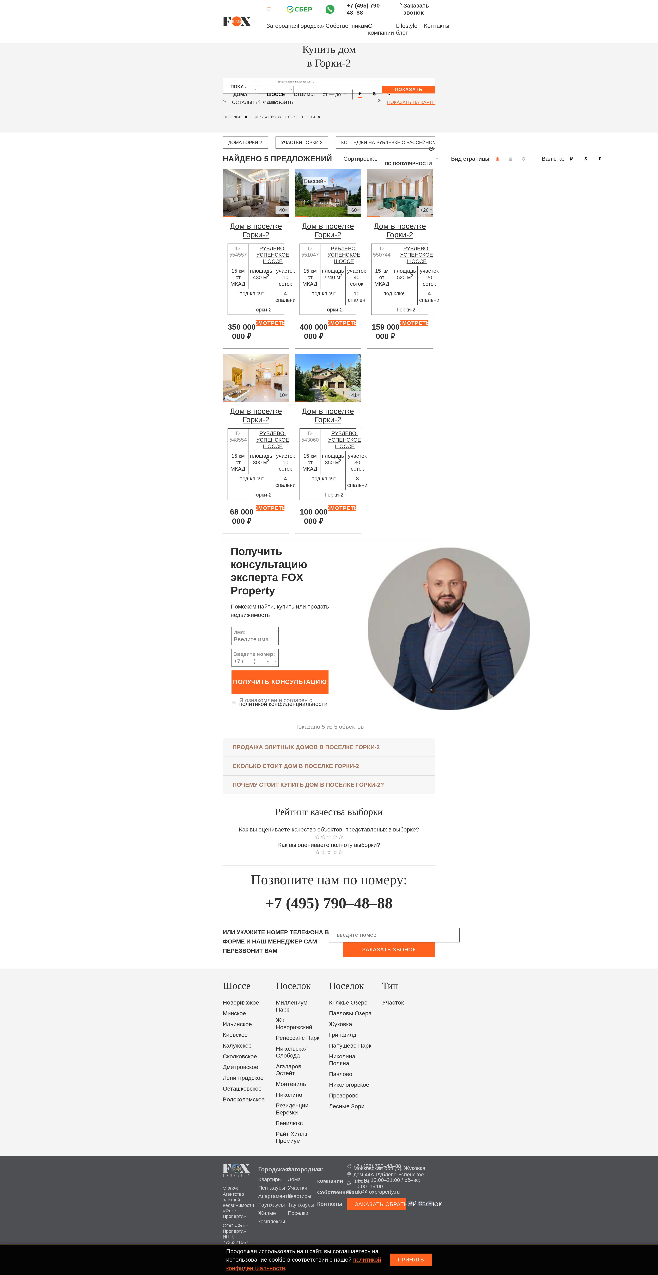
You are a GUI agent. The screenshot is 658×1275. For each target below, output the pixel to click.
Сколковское (240, 1056)
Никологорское (349, 1085)
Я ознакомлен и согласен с (283, 702)
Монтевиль (291, 1084)
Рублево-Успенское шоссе (272, 254)
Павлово (340, 1074)
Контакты (436, 26)
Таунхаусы (271, 1205)
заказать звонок (389, 950)
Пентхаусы (271, 1188)
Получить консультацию (280, 681)
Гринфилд (342, 1035)
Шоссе (276, 92)
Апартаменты (274, 1196)
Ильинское (237, 1024)
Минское (234, 1013)
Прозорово (343, 1095)
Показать (409, 89)
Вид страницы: (471, 159)
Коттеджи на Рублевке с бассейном (388, 142)
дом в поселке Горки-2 (256, 230)
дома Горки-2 (245, 142)
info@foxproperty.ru (377, 1192)
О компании (381, 29)
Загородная (282, 26)
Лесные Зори (346, 1106)
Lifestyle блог (406, 29)
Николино (289, 1095)
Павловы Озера (350, 1013)
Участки (297, 1188)
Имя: (239, 632)
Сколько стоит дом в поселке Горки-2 (296, 766)
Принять (411, 1260)
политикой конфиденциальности (283, 704)
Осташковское (242, 1088)
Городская (312, 26)
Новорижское (241, 1002)
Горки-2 (262, 310)
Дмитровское (240, 1067)
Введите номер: (254, 654)
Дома (294, 1179)
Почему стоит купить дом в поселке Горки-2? (308, 785)
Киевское (235, 1035)
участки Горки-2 (301, 142)
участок (393, 1002)
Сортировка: (360, 159)
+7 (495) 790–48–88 (365, 9)
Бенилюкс (289, 1123)
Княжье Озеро (348, 1002)
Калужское (237, 1045)
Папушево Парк (350, 1045)
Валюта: (553, 159)
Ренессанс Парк (297, 1038)
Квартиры (270, 1179)
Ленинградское (243, 1078)
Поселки (298, 1213)
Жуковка (340, 1024)
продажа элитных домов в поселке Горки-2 (306, 747)
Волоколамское (244, 1099)
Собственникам (347, 26)
